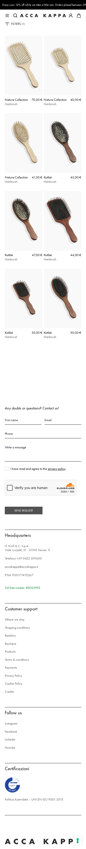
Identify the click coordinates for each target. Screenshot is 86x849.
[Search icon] (15, 15)
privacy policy (56, 469)
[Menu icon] (7, 15)
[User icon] (70, 15)
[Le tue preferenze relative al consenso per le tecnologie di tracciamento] (77, 840)
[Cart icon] (78, 15)
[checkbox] (7, 469)
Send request (23, 510)
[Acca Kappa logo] (43, 15)
